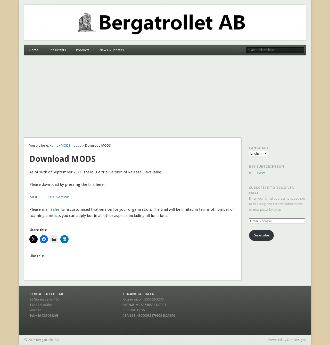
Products (82, 50)
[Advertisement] (165, 96)
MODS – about (71, 145)
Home (33, 50)
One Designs (296, 340)
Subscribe (261, 235)
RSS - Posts (257, 173)
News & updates (112, 50)
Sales (55, 209)
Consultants (57, 50)
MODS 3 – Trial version (49, 197)
